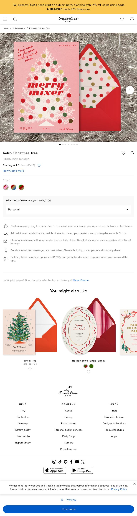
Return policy (23, 429)
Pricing (68, 417)
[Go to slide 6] (74, 144)
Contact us (23, 417)
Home (6, 28)
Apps (114, 436)
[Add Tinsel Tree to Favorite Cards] (30, 369)
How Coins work (13, 171)
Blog (114, 410)
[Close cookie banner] (134, 484)
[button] (49, 200)
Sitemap (23, 423)
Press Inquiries (68, 449)
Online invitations (114, 417)
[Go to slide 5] (71, 144)
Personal (14, 209)
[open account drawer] (132, 19)
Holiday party (18, 28)
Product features (114, 429)
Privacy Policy (119, 489)
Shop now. (83, 9)
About (68, 410)
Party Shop (68, 436)
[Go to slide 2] (63, 144)
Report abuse (23, 442)
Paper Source (81, 280)
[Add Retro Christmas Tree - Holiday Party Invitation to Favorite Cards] (123, 153)
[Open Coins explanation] (39, 165)
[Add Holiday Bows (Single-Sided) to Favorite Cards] (88, 372)
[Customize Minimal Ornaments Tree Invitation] (68, 87)
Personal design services (68, 429)
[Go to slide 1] (60, 144)
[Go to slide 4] (68, 144)
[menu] (5, 19)
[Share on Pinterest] (66, 462)
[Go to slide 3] (65, 144)
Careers (68, 442)
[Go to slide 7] (77, 144)
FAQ (23, 410)
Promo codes (68, 423)
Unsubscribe (23, 436)
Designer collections (114, 423)
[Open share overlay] (132, 152)
